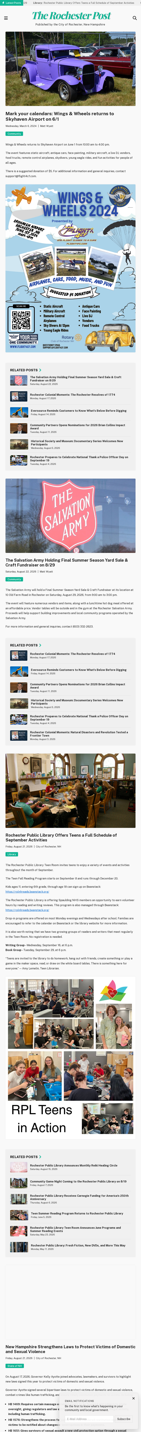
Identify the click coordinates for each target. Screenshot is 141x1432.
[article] (70, 380)
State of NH (15, 1365)
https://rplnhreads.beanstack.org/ (27, 891)
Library (12, 854)
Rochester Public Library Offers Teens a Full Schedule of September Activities (60, 2)
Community (14, 133)
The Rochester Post (70, 14)
